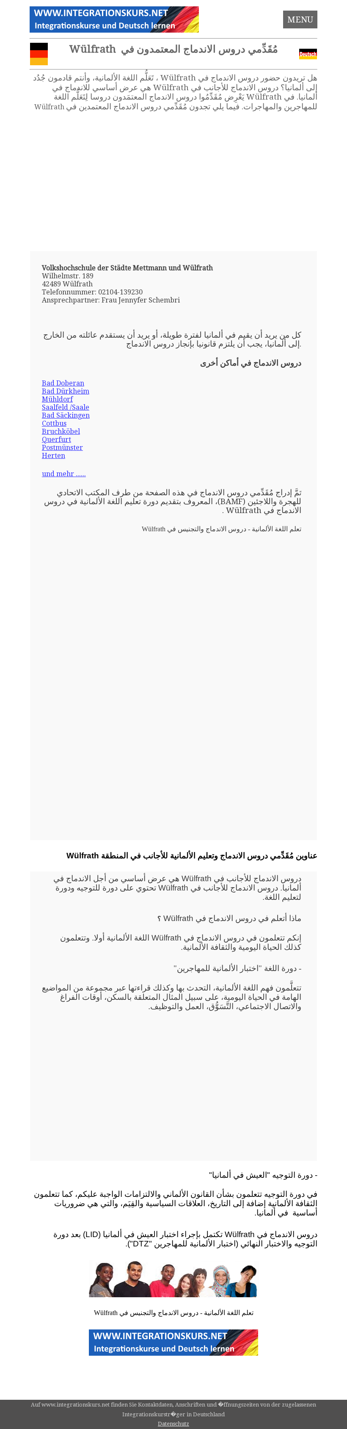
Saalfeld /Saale (65, 407)
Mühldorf (57, 399)
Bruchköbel (61, 431)
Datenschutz (173, 1424)
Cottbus (54, 423)
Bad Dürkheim (65, 391)
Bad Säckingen (66, 415)
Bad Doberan (63, 383)
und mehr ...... (64, 474)
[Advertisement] (174, 181)
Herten (53, 456)
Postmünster (62, 448)
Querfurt (56, 440)
